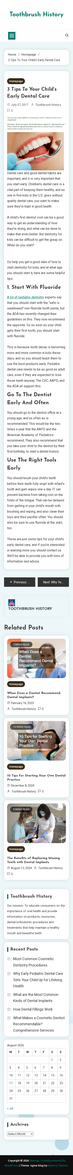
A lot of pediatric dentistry (25, 297)
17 (11, 1083)
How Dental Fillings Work (33, 1009)
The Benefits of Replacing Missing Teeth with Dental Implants (33, 860)
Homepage (16, 81)
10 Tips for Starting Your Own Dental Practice (36, 777)
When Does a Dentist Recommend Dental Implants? (33, 695)
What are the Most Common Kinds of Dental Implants (35, 997)
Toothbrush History (36, 15)
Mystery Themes (58, 1165)
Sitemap (34, 1160)
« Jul (10, 1108)
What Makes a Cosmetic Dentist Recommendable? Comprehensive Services (39, 1024)
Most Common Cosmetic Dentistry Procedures (33, 962)
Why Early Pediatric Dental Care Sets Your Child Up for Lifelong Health (38, 979)
